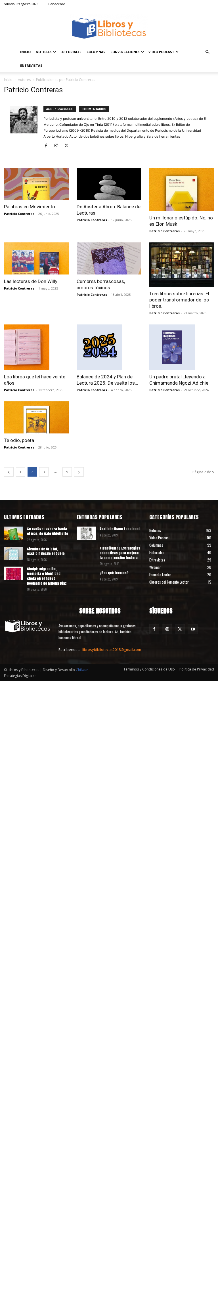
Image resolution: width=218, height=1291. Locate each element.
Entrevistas (31, 65)
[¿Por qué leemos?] (86, 577)
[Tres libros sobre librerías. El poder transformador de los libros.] (181, 264)
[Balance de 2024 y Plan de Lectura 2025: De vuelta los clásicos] (109, 347)
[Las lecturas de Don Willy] (36, 258)
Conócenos (56, 4)
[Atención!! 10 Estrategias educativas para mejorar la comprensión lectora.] (86, 552)
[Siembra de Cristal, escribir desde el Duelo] (13, 553)
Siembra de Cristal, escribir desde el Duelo (46, 551)
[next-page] (79, 472)
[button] (207, 52)
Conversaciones (125, 52)
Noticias (44, 52)
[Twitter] (68, 145)
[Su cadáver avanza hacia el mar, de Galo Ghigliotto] (13, 533)
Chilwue (82, 669)
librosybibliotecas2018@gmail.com (111, 649)
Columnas (96, 52)
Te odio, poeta (19, 440)
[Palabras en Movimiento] (36, 184)
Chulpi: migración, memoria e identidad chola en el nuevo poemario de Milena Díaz (47, 576)
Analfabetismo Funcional (120, 528)
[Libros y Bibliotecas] (109, 27)
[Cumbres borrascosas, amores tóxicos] (109, 258)
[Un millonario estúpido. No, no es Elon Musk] (181, 189)
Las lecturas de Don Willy (30, 281)
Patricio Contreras (19, 213)
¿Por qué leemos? (114, 572)
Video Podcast (161, 52)
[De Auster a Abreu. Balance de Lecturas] (109, 184)
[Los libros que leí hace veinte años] (36, 347)
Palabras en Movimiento (29, 206)
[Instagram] (58, 145)
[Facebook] (48, 145)
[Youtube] (193, 629)
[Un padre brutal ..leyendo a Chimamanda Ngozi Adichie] (181, 347)
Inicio (25, 52)
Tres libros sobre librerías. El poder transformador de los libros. (179, 300)
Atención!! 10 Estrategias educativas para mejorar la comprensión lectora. (120, 553)
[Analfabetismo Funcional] (86, 533)
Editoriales (70, 52)
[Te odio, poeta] (36, 417)
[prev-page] (9, 472)
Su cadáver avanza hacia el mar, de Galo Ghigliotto (47, 531)
